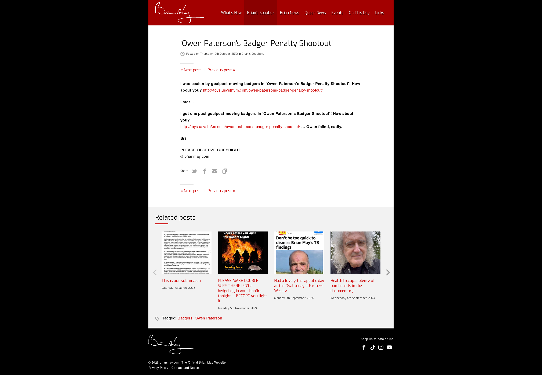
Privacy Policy (158, 367)
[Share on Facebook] (204, 171)
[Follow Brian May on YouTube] (389, 347)
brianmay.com (170, 362)
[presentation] (154, 272)
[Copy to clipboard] (225, 171)
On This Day (359, 12)
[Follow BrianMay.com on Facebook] (364, 347)
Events (337, 12)
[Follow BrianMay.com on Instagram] (381, 347)
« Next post (190, 69)
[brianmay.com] (179, 12)
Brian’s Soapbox (260, 12)
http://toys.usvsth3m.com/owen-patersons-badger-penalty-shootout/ (263, 90)
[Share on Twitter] (194, 171)
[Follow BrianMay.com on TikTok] (372, 347)
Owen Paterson (208, 318)
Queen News (315, 12)
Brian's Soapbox (252, 54)
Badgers (185, 318)
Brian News (289, 12)
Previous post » (221, 69)
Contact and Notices (185, 367)
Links (379, 12)
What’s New (231, 12)
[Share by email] (214, 171)
